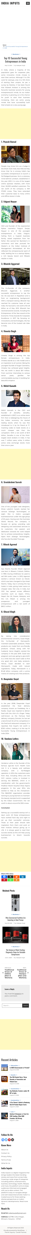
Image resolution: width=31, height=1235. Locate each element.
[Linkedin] (23, 876)
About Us (4, 1150)
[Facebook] (4, 876)
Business (16, 54)
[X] (10, 876)
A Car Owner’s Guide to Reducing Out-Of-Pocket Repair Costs (20, 1103)
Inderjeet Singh (20, 65)
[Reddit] (16, 876)
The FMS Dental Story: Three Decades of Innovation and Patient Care (18, 1079)
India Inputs (10, 3)
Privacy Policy (6, 1156)
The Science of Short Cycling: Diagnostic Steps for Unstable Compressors (15, 952)
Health (13, 1075)
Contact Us (5, 1153)
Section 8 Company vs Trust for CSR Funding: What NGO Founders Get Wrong (19, 1116)
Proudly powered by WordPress (14, 1230)
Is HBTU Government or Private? (20, 1068)
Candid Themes (21, 1232)
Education (14, 1065)
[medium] (12, 1139)
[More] (16, 879)
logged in (17, 994)
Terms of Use (6, 1160)
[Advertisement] (15, 23)
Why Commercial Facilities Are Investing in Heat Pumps (16, 918)
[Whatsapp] (10, 879)
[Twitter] (6, 1139)
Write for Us (5, 1163)
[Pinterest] (4, 879)
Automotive (15, 1088)
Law (12, 1111)
